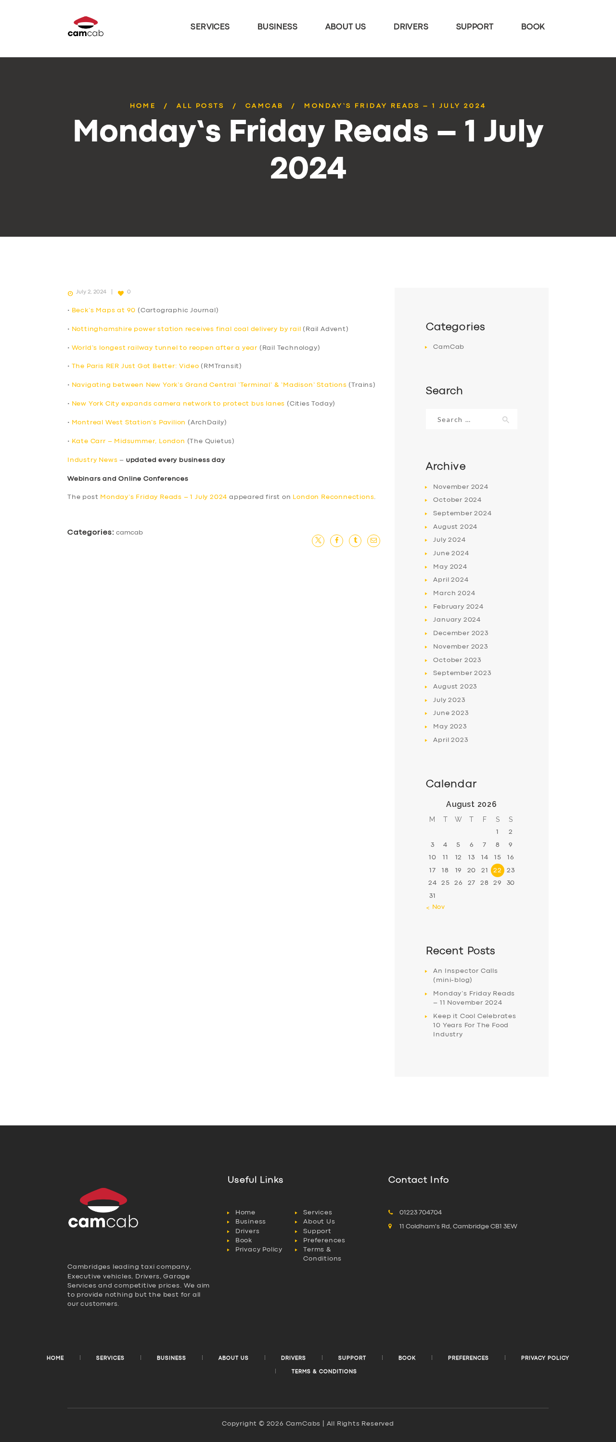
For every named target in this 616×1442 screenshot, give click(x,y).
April (450, 580)
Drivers (247, 1231)
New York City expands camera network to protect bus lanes (178, 404)
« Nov (435, 907)
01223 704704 (420, 1212)
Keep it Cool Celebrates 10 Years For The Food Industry (474, 1025)
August (455, 527)
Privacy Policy (258, 1249)
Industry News (92, 460)
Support (317, 1231)
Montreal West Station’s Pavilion (129, 422)
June (451, 553)
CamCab (264, 106)
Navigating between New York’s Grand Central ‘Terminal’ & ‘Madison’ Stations (209, 385)
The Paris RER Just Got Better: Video (135, 366)
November (460, 487)
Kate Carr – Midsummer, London (128, 441)
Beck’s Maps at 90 (104, 310)
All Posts (201, 106)
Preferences (324, 1240)
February (458, 607)
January (457, 620)
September (462, 513)
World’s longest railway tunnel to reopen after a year (164, 348)
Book (243, 1240)
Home (143, 106)
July (449, 540)
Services (317, 1212)
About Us (319, 1222)
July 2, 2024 (91, 292)
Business (250, 1222)
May (450, 567)
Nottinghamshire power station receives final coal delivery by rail (186, 329)
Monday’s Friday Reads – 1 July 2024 (163, 497)
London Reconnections (333, 497)
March (454, 593)
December (460, 633)
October (457, 500)
